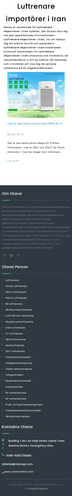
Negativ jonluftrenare (19, 321)
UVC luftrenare (15, 351)
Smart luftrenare (16, 286)
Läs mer (11, 160)
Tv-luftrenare (14, 333)
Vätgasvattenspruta (19, 363)
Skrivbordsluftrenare (19, 309)
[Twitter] (11, 255)
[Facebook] (5, 255)
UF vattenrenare (16, 398)
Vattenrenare (14, 387)
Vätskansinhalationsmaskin (23, 410)
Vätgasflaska (14, 375)
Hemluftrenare (15, 345)
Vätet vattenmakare (19, 369)
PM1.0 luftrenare (16, 292)
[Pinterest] (18, 255)
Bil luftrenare (14, 304)
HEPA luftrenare (15, 339)
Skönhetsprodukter (18, 416)
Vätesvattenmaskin (18, 357)
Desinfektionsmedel (18, 381)
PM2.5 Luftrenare (16, 298)
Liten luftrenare (15, 327)
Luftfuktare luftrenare (20, 315)
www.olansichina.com (18, 471)
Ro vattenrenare (16, 393)
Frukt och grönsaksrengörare (24, 404)
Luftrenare (12, 280)
